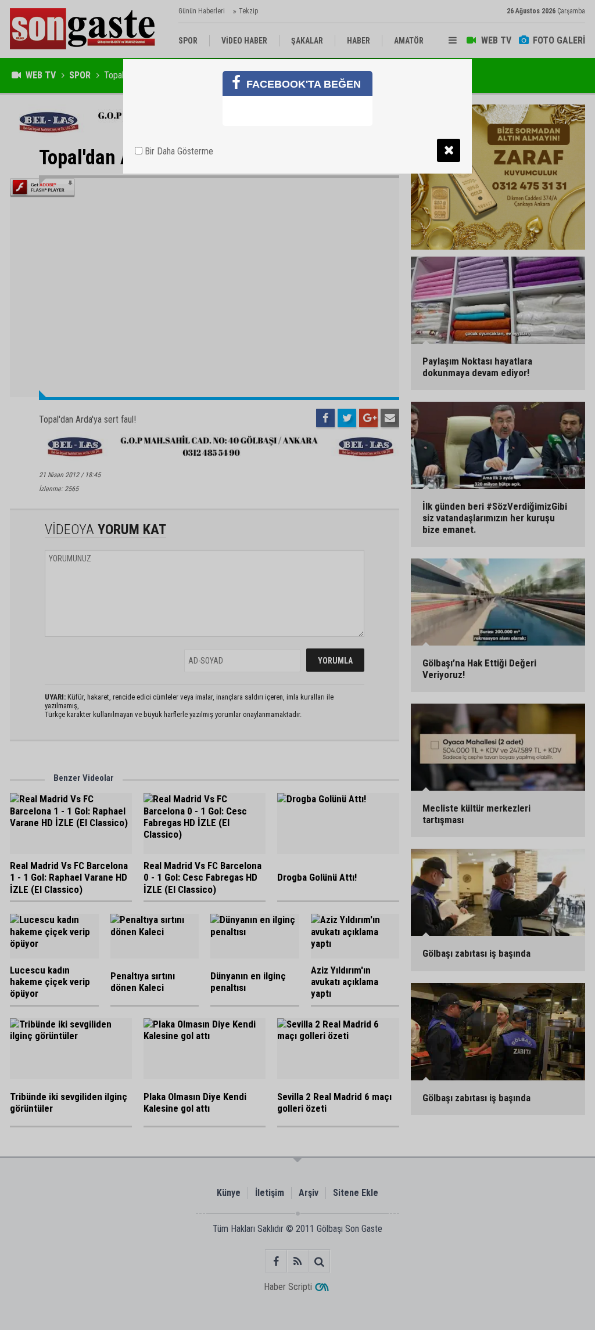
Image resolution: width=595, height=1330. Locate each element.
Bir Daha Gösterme (177, 151)
